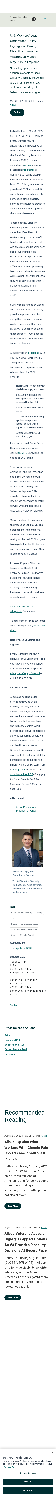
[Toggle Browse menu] (44, 19)
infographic (28, 169)
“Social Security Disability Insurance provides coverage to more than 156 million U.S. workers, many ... (27, 887)
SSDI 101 (23, 452)
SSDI (13, 918)
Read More (12, 1206)
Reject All (28, 1482)
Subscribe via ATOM (16, 1049)
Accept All (28, 1490)
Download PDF (13, 1040)
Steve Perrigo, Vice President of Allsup (23, 873)
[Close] (52, 1452)
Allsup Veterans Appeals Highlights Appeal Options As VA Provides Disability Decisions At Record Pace (25, 1242)
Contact (14, 1005)
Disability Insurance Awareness (24, 924)
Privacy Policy (10, 1467)
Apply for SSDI (24, 948)
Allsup (13, 104)
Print (7, 1035)
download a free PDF (21, 774)
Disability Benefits (27, 935)
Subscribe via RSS (14, 1044)
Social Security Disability (21, 913)
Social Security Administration (24, 929)
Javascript (11, 1054)
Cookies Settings (28, 1473)
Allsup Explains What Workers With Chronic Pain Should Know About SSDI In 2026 (26, 1150)
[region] (28, 1472)
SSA (13, 935)
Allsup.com (19, 769)
